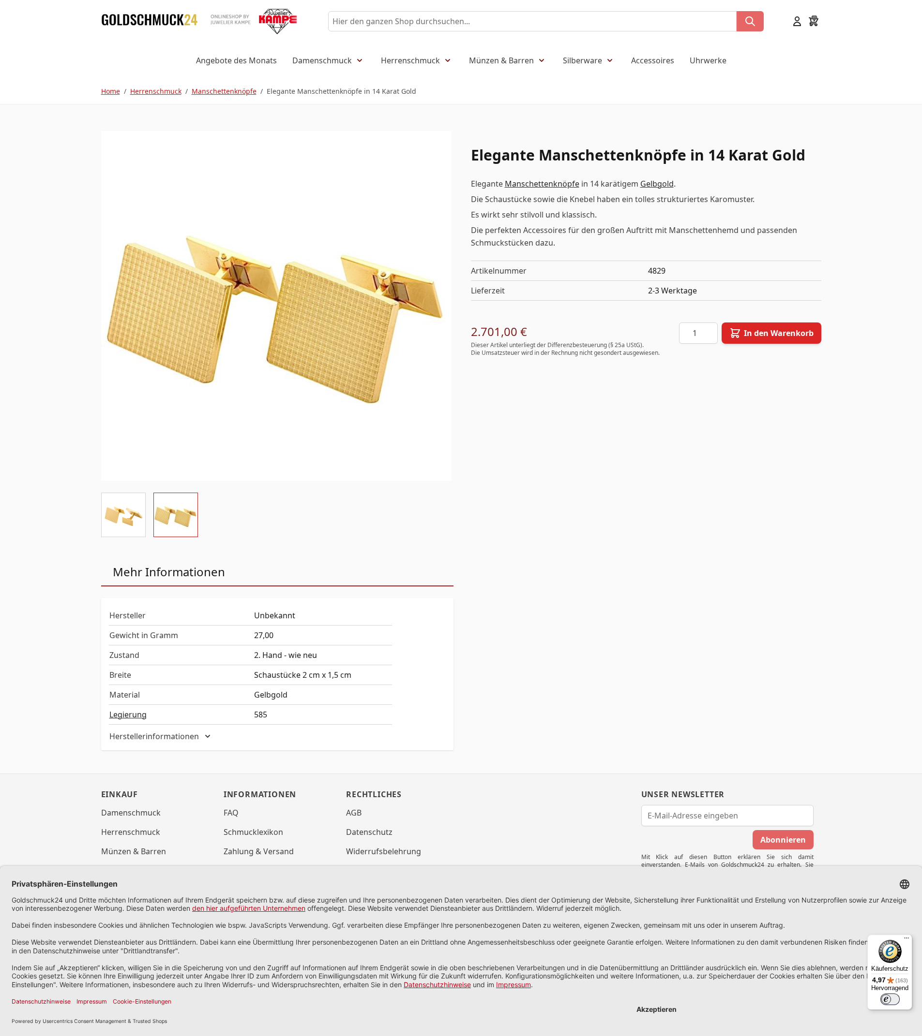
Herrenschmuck (410, 60)
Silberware (582, 60)
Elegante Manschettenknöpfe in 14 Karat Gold (341, 91)
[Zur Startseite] (149, 21)
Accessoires (652, 60)
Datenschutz (369, 832)
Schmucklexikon (253, 832)
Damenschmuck (322, 60)
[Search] (750, 21)
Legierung (128, 714)
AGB (354, 812)
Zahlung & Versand (259, 851)
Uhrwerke (708, 60)
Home (110, 91)
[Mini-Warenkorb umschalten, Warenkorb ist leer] (813, 21)
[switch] (890, 999)
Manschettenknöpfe (224, 91)
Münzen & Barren (501, 60)
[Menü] (906, 940)
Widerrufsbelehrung (383, 851)
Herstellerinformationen (154, 736)
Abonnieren (783, 839)
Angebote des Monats (236, 60)
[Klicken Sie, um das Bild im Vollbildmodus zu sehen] (276, 306)
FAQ (231, 812)
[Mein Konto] (797, 21)
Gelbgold (657, 183)
